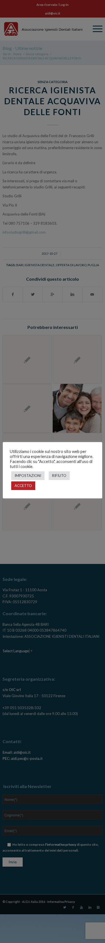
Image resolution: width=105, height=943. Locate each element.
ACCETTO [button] (23, 485)
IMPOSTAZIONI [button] (28, 475)
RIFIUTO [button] (59, 475)
